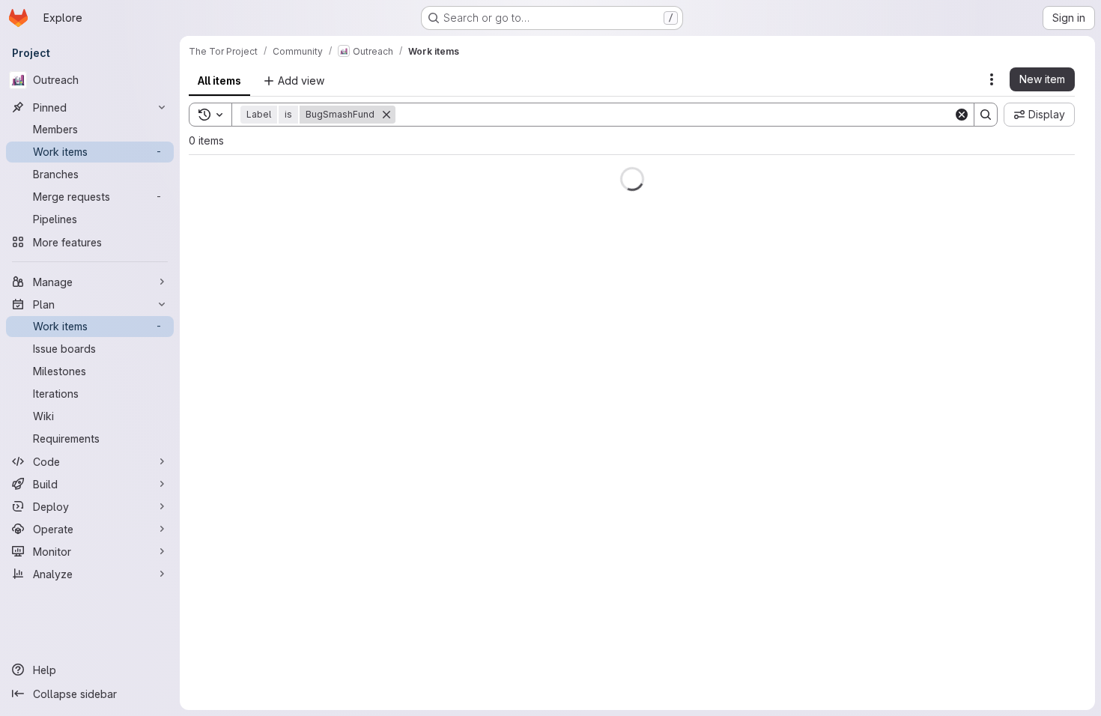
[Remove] (395, 115)
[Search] (986, 115)
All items (219, 80)
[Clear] (962, 115)
